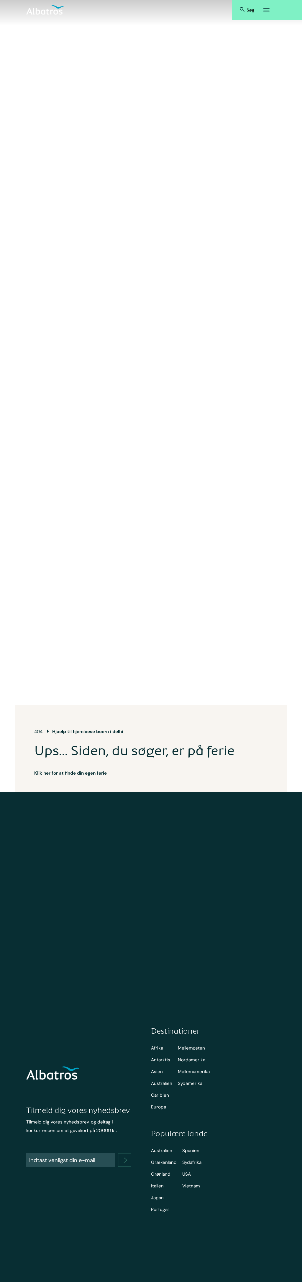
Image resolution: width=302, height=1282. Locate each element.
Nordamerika (191, 1060)
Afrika (157, 1048)
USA (186, 1174)
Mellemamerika (194, 1072)
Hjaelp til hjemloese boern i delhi (87, 732)
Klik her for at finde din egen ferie (71, 773)
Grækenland (164, 1162)
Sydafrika (191, 1162)
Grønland (160, 1174)
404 (38, 732)
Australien (161, 1083)
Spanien (190, 1151)
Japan (157, 1198)
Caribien (160, 1095)
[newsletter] (125, 1160)
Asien (157, 1072)
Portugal (159, 1209)
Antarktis (160, 1060)
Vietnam (191, 1186)
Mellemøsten (191, 1048)
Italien (157, 1186)
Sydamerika (190, 1083)
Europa (158, 1107)
